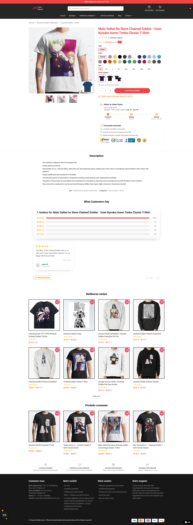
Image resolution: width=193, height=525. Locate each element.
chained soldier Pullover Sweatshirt (43, 382)
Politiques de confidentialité (73, 492)
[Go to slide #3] (73, 99)
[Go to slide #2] (61, 99)
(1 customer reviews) (115, 38)
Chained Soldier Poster (72, 334)
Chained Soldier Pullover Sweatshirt (147, 334)
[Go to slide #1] (50, 99)
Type (100, 46)
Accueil (31, 23)
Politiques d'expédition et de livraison (111, 486)
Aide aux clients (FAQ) (106, 498)
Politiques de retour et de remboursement (113, 492)
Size (99, 65)
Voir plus (96, 396)
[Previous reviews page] (147, 278)
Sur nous (67, 486)
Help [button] (189, 522)
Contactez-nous (104, 495)
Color (100, 53)
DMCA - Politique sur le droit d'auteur (76, 495)
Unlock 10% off (4, 515)
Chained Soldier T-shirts (70, 23)
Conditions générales (71, 489)
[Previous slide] (32, 60)
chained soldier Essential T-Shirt (41, 445)
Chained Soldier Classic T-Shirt (75, 382)
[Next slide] (91, 60)
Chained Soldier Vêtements (47, 23)
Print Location (103, 73)
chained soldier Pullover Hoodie (145, 382)
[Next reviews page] (158, 278)
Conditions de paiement (107, 489)
